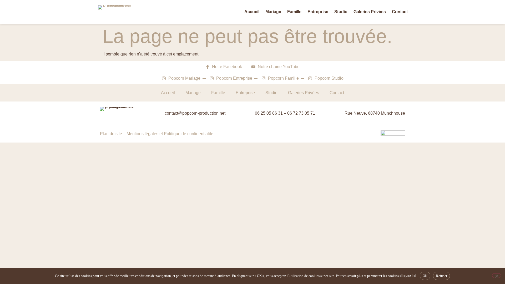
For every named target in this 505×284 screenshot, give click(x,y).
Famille (294, 11)
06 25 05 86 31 (269, 113)
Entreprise (317, 11)
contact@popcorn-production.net (195, 113)
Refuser (441, 276)
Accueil (251, 11)
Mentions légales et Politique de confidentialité (170, 133)
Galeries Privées (370, 11)
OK (425, 276)
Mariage (273, 11)
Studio (340, 11)
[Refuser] (496, 275)
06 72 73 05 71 (301, 113)
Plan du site (111, 133)
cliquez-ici (408, 276)
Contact (400, 11)
